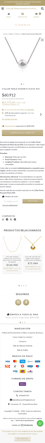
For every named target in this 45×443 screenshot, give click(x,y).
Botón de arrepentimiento (25, 420)
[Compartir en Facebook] (7, 219)
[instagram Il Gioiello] (18, 302)
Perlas (17, 34)
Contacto (22, 341)
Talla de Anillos (22, 350)
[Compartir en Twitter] (11, 219)
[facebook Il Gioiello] (26, 302)
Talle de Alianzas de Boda (22, 346)
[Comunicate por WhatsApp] (40, 423)
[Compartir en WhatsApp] (3, 219)
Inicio (5, 34)
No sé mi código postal (9, 205)
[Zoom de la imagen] (42, 40)
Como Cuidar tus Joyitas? (22, 337)
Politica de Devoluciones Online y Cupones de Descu (22, 333)
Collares (11, 34)
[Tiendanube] (23, 426)
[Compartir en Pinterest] (15, 219)
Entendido (22, 439)
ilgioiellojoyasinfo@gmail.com (24, 400)
